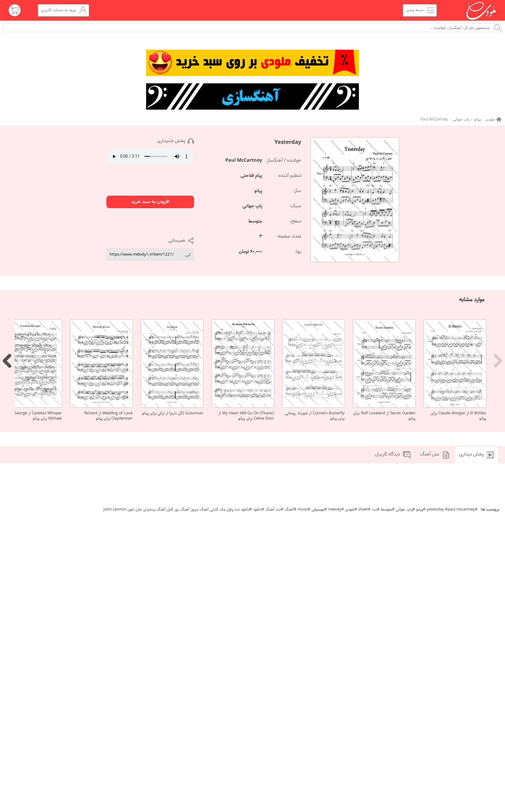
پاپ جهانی (461, 119)
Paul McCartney (434, 119)
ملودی (490, 119)
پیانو (477, 119)
